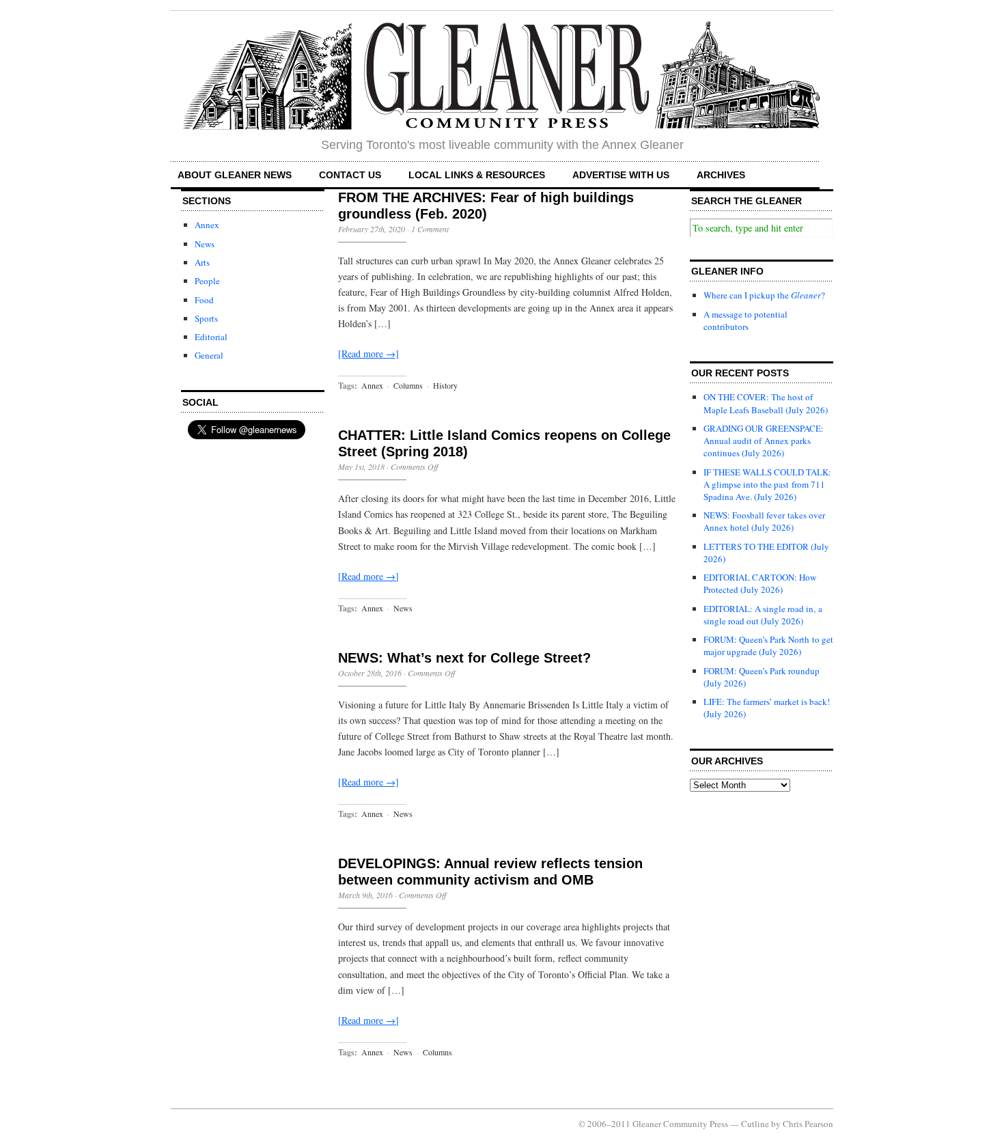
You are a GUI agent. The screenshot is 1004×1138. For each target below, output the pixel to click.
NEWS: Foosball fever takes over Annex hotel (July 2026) (764, 521)
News (204, 244)
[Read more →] (368, 353)
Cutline (755, 1124)
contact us (350, 174)
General (209, 355)
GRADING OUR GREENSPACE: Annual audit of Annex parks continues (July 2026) (763, 440)
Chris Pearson (808, 1124)
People (207, 281)
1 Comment (430, 228)
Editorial (211, 337)
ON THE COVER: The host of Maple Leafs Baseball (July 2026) (765, 403)
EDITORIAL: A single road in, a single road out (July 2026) (762, 614)
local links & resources (476, 174)
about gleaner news (235, 174)
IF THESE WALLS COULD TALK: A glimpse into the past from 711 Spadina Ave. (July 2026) (767, 484)
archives (721, 174)
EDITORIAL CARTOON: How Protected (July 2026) (759, 583)
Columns (408, 385)
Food (204, 300)
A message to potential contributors (745, 320)
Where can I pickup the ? (764, 295)
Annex (207, 225)
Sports (206, 318)
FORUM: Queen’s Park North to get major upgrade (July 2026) (768, 645)
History (445, 385)
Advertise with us (620, 174)
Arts (202, 262)
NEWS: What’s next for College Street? (464, 657)
